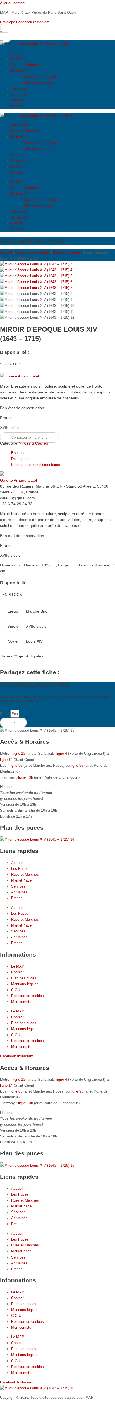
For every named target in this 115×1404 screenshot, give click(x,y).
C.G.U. (16, 990)
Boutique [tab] (18, 453)
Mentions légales (25, 984)
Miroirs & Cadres (66, 252)
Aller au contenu (13, 3)
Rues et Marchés (25, 65)
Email (5, 714)
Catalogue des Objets (39, 76)
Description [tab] (20, 459)
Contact (17, 106)
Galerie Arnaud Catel (22, 376)
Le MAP (17, 966)
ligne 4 (62, 753)
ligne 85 (16, 765)
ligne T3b (25, 777)
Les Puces (19, 59)
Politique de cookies (27, 996)
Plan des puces (23, 978)
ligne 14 (7, 759)
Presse (17, 100)
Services (18, 88)
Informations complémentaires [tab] (35, 465)
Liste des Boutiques (38, 82)
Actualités (19, 94)
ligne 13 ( (20, 753)
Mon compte (21, 1002)
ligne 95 (77, 765)
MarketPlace (21, 71)
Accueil (17, 53)
